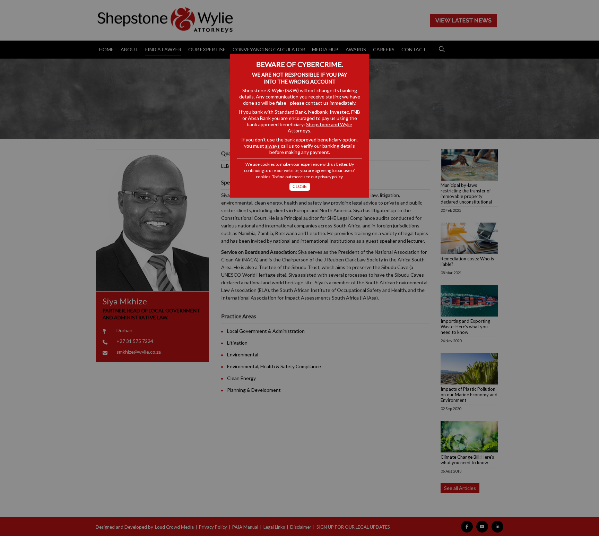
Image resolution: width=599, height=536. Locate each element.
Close (300, 186)
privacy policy (330, 176)
